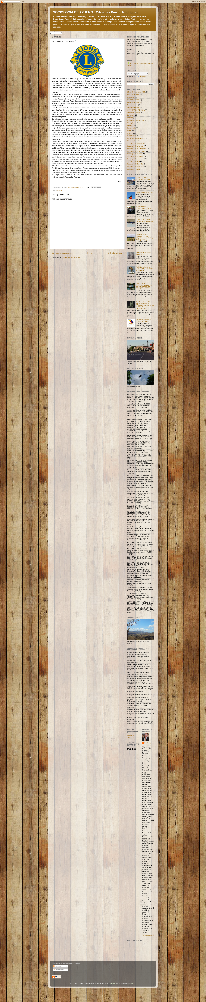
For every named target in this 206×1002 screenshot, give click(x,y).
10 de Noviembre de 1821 (136, 92)
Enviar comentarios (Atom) (71, 257)
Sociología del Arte (133, 161)
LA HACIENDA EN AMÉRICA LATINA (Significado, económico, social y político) (144, 237)
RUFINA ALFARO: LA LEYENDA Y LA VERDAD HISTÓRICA (144, 268)
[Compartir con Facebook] (98, 187)
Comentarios (59, 970)
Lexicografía (131, 128)
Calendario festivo (133, 100)
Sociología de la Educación (136, 148)
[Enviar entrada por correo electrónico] (87, 187)
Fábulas (130, 117)
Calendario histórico (134, 102)
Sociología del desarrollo (135, 166)
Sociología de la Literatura (136, 151)
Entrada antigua (115, 253)
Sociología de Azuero (148, 744)
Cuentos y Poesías (133, 112)
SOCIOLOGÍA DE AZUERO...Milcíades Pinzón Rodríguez (95, 12)
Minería (129, 133)
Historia (60, 190)
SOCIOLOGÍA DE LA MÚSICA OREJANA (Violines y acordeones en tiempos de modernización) (145, 305)
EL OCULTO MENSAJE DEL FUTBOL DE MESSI (144, 220)
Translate (143, 76)
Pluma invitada (132, 141)
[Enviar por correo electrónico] (92, 187)
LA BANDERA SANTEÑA (144, 192)
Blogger (132, 983)
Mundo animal (132, 136)
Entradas (58, 966)
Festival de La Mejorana (135, 120)
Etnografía (130, 115)
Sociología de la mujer (134, 154)
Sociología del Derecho (135, 164)
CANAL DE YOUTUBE (131, 736)
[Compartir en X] (96, 187)
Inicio (89, 253)
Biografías (130, 97)
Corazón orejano (133, 107)
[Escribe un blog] (94, 187)
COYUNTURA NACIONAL (136, 110)
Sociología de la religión (135, 159)
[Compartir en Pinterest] (100, 187)
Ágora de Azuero (133, 94)
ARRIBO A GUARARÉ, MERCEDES (143, 253)
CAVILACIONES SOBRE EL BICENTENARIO (144, 320)
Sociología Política (133, 169)
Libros (129, 130)
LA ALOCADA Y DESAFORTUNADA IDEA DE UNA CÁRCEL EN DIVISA (144, 286)
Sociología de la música (135, 156)
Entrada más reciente (62, 253)
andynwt (112, 983)
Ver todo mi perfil (148, 935)
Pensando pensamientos (135, 138)
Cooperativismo (132, 105)
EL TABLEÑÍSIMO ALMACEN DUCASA (143, 178)
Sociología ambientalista (135, 143)
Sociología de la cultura (135, 146)
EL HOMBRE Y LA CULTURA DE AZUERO (144, 207)
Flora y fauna (131, 123)
